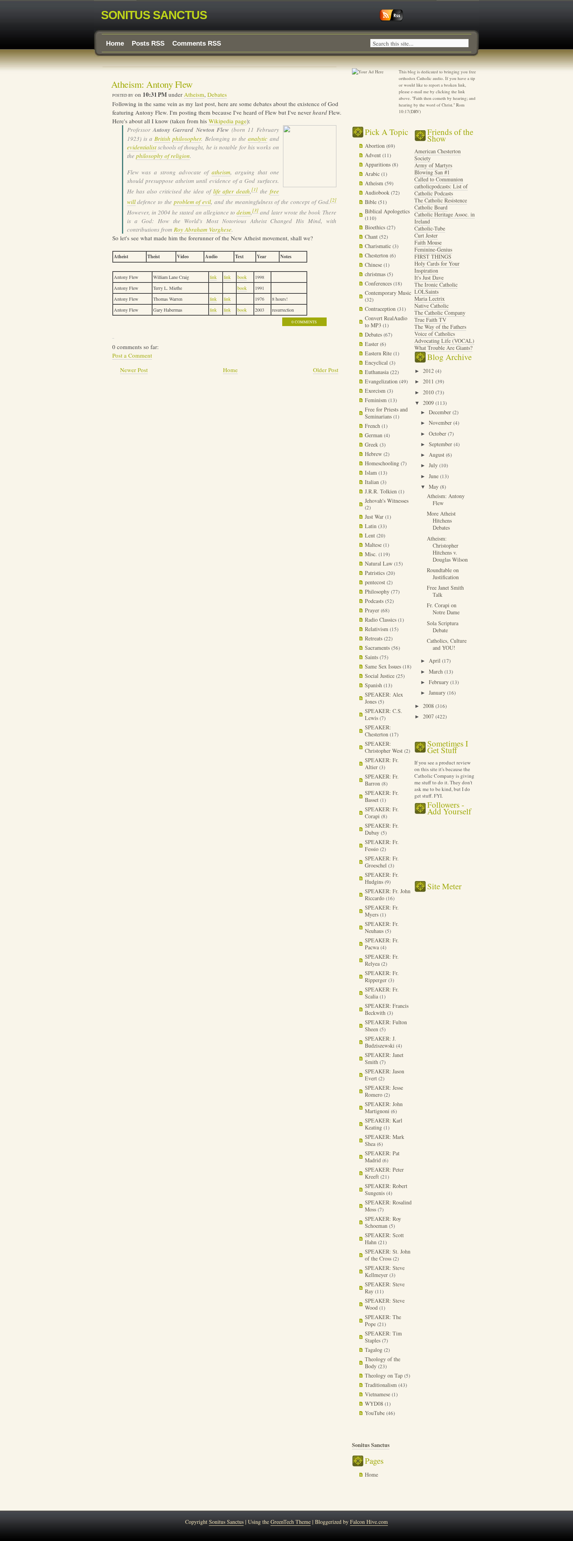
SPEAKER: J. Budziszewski (380, 1042)
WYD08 (375, 1403)
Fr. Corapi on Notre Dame (443, 608)
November (441, 422)
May (434, 486)
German (374, 435)
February (439, 682)
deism (244, 212)
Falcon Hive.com (369, 1521)
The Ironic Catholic (436, 284)
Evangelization (382, 381)
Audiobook (378, 192)
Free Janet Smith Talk (445, 591)
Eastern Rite (379, 353)
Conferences (379, 283)
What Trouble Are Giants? (443, 347)
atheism (221, 172)
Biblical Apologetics (387, 211)
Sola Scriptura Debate (442, 626)
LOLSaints (426, 291)
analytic (257, 138)
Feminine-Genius (433, 249)
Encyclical (377, 362)
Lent (371, 535)
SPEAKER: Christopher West (384, 747)
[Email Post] (113, 334)
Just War (375, 516)
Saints (372, 657)
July (434, 465)
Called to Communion (438, 179)
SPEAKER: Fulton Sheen (386, 1025)
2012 (429, 370)
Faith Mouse (428, 242)
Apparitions (378, 164)
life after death (231, 191)
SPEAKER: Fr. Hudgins (382, 878)
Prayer (373, 610)
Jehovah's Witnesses (387, 500)
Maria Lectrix (429, 298)
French (373, 425)
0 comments (304, 322)
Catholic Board (430, 207)
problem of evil (192, 202)
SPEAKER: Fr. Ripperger (382, 976)
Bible (371, 202)
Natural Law (379, 563)
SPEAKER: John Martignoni (384, 1107)
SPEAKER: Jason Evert (384, 1075)
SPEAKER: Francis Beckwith (387, 1009)
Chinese (374, 264)
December (441, 412)
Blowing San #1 (432, 172)
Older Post (325, 370)
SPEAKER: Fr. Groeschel (382, 862)
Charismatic (379, 246)
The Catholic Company (439, 312)
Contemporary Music (388, 292)
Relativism (377, 629)
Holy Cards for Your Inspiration (437, 267)
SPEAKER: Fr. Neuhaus (382, 927)
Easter (372, 344)
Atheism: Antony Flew (152, 84)
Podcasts (375, 601)
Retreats (374, 638)
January (438, 692)
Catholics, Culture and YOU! (447, 644)
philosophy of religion (163, 156)
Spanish (374, 685)
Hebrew (374, 454)
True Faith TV (430, 319)
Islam (371, 472)
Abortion (375, 145)
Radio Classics (381, 619)
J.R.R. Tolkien (381, 491)
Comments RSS (196, 43)
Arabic (373, 173)
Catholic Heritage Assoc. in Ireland (444, 218)
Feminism (376, 400)
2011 (429, 381)
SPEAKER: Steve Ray (385, 1287)
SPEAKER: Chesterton (378, 731)
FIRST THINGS (432, 256)
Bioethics (376, 227)
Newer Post (134, 370)
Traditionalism (381, 1384)
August (437, 454)
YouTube (375, 1413)
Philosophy (378, 591)
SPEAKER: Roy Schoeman (383, 1222)
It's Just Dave (429, 277)
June (434, 476)
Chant (372, 236)
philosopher (186, 138)
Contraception (381, 308)
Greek (372, 444)
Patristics (375, 572)
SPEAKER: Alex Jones (384, 698)
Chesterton (377, 255)
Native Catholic (431, 305)
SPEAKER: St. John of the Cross (387, 1255)
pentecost (376, 582)
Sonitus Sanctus (154, 15)
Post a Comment (132, 355)
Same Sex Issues (384, 666)
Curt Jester (426, 235)
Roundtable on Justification (443, 573)
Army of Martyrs (433, 165)
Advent (373, 155)
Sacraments (378, 647)
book (242, 277)
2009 (429, 402)
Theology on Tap (384, 1375)
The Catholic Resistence (440, 200)
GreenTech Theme (291, 1521)
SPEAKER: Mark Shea (384, 1140)
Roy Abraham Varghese (203, 229)
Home (115, 43)
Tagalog (374, 1349)
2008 (429, 705)
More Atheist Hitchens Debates (441, 520)
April (435, 660)
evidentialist (141, 147)
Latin (371, 526)
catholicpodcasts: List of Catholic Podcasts (441, 190)
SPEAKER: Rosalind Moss (388, 1206)
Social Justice (380, 675)
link (213, 277)
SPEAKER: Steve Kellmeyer (385, 1271)
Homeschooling (383, 463)
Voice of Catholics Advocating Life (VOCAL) (444, 337)
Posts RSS (148, 43)
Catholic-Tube (429, 228)
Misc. (371, 554)
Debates (217, 94)
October (438, 433)
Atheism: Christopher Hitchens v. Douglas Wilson (447, 549)
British (162, 138)
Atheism (194, 94)
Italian (372, 482)
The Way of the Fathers (440, 326)
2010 (429, 392)
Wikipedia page (228, 121)
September (441, 444)
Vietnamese (378, 1394)
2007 (429, 716)
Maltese (374, 544)
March (436, 671)
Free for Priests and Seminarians (386, 413)
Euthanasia (377, 372)
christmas (376, 274)
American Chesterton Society (437, 154)
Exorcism (376, 390)
